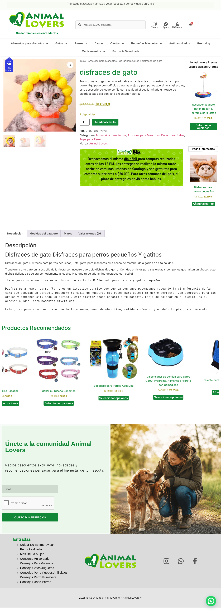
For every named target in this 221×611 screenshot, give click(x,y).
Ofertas (115, 43)
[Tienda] (155, 24)
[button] (4, 372)
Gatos (59, 43)
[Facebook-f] (195, 561)
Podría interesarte (203, 148)
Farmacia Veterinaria (125, 51)
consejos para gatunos (36, 563)
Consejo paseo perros (35, 582)
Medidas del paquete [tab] (44, 233)
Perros (79, 43)
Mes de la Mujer (32, 554)
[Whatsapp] (180, 561)
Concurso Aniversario (35, 558)
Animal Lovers (98, 143)
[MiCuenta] (177, 24)
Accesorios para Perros (110, 135)
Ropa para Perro (90, 139)
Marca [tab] (68, 233)
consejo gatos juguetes (37, 568)
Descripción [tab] (15, 233)
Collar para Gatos (129, 60)
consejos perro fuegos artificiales (44, 572)
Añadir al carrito (105, 122)
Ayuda (166, 27)
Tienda (154, 27)
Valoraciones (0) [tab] (89, 233)
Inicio (83, 60)
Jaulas (99, 43)
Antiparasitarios (179, 43)
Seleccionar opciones (203, 126)
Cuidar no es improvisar (37, 544)
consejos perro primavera (38, 577)
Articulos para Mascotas (102, 60)
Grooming (203, 43)
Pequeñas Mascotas (144, 43)
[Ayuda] (166, 24)
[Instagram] (166, 561)
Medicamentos (91, 51)
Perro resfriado (31, 549)
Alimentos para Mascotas (27, 43)
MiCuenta (177, 27)
